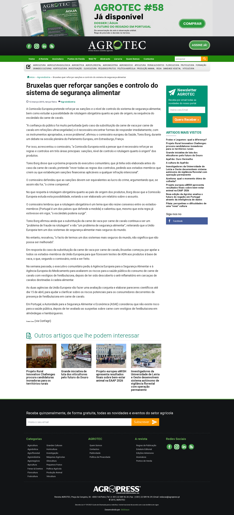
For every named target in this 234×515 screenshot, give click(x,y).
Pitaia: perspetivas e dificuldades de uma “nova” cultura (186, 205)
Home (32, 59)
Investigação (75, 68)
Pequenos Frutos (107, 68)
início (32, 77)
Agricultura (39, 65)
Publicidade (95, 453)
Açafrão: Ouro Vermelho (179, 159)
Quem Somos (133, 59)
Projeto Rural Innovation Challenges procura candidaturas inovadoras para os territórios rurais (40, 377)
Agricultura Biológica (58, 65)
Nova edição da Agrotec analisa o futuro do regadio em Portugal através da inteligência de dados (184, 197)
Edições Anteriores (145, 453)
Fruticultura (187, 65)
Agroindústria (110, 65)
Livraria (118, 59)
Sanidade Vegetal (172, 68)
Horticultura (60, 68)
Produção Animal (146, 68)
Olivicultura (90, 68)
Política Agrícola (126, 68)
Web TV (92, 59)
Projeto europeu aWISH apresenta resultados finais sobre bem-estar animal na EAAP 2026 (111, 376)
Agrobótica (78, 65)
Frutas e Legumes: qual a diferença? (186, 139)
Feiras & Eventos (155, 65)
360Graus (125, 510)
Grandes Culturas (42, 68)
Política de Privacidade (100, 457)
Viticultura (188, 68)
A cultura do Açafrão (177, 163)
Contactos (149, 59)
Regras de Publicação (146, 445)
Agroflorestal (93, 65)
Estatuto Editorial (144, 449)
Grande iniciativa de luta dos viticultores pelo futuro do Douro (74, 374)
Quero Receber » (187, 119)
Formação (201, 65)
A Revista (43, 59)
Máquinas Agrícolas (55, 457)
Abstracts (105, 59)
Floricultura (172, 65)
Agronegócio (126, 65)
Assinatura (58, 59)
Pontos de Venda (76, 59)
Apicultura (140, 65)
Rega (158, 68)
